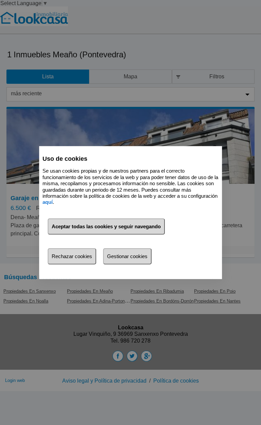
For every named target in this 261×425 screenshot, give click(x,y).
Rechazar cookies (72, 256)
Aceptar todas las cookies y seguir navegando (106, 226)
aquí (47, 202)
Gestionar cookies (127, 256)
